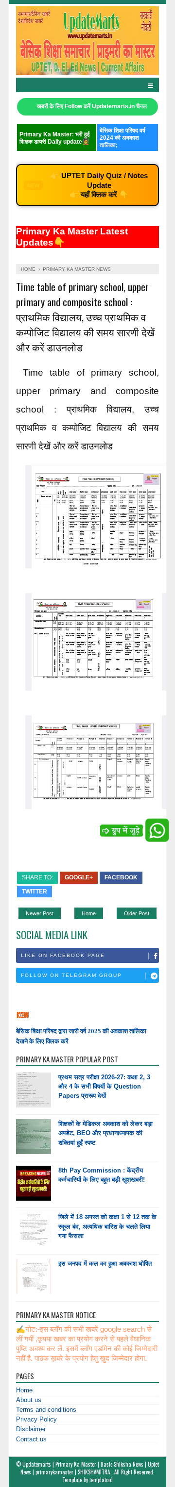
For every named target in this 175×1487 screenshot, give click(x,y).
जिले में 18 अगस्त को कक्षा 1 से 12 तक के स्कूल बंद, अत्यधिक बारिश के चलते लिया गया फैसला (107, 1226)
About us (28, 1400)
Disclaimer (31, 1429)
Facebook (121, 877)
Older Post (136, 913)
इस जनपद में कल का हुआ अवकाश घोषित (105, 1263)
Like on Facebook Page (63, 955)
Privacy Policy (36, 1419)
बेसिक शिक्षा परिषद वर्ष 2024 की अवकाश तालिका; (122, 138)
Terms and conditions (46, 1409)
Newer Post (39, 913)
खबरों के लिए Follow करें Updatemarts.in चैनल (92, 106)
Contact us (31, 1439)
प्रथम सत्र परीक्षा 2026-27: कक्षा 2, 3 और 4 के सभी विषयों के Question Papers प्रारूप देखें (104, 1086)
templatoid (101, 1480)
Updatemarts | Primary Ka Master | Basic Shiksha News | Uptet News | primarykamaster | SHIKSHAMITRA (89, 1468)
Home (89, 913)
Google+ (79, 877)
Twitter (34, 891)
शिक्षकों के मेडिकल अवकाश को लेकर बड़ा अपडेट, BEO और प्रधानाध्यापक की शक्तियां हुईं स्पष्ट (105, 1133)
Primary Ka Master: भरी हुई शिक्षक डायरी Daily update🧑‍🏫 (54, 138)
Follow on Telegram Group (71, 975)
